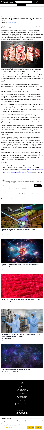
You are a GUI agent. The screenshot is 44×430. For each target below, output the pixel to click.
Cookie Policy (16, 425)
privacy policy (24, 188)
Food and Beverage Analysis (18, 193)
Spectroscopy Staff (12, 303)
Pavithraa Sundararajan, (8, 371)
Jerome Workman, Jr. (7, 232)
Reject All (39, 427)
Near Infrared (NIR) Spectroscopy (31, 193)
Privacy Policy (22, 393)
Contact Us (22, 386)
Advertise (22, 383)
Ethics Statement (22, 389)
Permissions (22, 392)
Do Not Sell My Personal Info (22, 390)
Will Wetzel (15, 371)
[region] (22, 424)
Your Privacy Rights (22, 397)
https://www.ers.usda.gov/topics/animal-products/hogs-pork (17, 172)
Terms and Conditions (22, 396)
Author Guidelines (22, 385)
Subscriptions (22, 394)
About (22, 382)
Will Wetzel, (6, 303)
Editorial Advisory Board (22, 387)
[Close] (42, 421)
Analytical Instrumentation (6, 193)
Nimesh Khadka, (7, 338)
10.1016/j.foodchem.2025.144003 (35, 169)
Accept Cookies (31, 427)
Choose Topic (20, 5)
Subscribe (37, 185)
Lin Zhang (12, 338)
